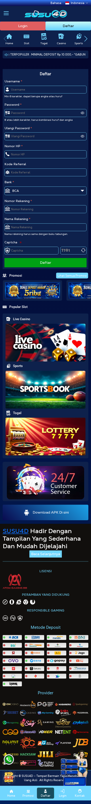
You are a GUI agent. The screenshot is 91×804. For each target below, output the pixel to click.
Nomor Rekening (17, 201)
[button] (6, 13)
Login (22, 26)
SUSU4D (15, 531)
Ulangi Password (17, 128)
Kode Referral (15, 164)
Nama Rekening (16, 219)
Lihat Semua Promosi (72, 276)
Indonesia (77, 3)
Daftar (68, 26)
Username (12, 81)
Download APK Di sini (51, 512)
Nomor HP (12, 146)
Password (11, 105)
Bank (8, 182)
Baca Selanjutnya (45, 554)
